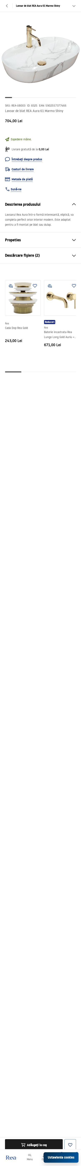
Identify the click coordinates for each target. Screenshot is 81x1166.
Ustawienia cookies (61, 1157)
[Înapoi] (7, 5)
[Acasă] (11, 1158)
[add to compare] (11, 286)
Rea (7, 323)
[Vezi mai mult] (74, 5)
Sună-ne (16, 189)
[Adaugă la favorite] (35, 286)
